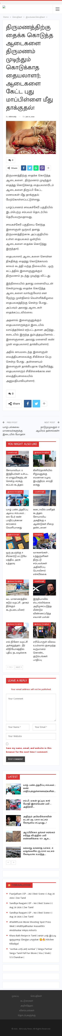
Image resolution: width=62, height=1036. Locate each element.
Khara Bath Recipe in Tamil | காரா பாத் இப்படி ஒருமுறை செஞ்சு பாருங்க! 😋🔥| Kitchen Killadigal (32, 940)
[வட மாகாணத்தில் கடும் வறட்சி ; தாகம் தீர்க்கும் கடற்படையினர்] (17, 588)
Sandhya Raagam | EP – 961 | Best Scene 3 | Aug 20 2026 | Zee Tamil (31, 905)
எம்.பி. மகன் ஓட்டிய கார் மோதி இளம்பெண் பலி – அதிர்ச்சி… (37, 804)
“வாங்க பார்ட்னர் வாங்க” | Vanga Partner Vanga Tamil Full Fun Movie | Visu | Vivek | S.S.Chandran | (30, 953)
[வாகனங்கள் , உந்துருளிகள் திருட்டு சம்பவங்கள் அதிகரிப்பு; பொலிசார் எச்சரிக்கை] (44, 541)
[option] (31, 821)
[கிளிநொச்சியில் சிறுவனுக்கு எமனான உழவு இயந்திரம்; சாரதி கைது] (44, 459)
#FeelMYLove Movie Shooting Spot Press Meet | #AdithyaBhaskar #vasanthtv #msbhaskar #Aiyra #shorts (30, 926)
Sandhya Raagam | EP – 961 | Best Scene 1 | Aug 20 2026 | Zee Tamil (30, 915)
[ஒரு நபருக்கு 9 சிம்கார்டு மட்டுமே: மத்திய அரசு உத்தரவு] (17, 541)
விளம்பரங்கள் (26, 1010)
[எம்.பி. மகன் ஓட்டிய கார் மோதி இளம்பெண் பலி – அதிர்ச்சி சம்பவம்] (13, 804)
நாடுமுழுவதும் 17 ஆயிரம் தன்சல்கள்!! (47, 429)
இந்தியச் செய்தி (13, 534)
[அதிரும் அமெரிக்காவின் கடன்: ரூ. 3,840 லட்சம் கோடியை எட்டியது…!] (13, 820)
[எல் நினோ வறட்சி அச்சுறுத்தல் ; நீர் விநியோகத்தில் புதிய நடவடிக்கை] (17, 630)
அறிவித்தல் (26, 1006)
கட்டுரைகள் (26, 1001)
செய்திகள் (38, 534)
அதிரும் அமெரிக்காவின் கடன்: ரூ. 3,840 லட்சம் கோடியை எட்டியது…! (37, 820)
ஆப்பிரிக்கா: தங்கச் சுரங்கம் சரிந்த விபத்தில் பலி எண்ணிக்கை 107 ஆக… (39, 835)
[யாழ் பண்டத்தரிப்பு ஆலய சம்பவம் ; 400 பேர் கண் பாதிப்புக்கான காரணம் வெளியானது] (17, 498)
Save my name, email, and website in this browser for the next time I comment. (28, 750)
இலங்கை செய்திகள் (42, 452)
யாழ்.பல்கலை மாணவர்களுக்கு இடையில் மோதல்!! (14, 431)
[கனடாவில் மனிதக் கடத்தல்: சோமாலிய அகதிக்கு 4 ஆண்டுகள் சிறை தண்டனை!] (44, 498)
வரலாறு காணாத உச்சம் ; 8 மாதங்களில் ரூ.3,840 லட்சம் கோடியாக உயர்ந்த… (38, 851)
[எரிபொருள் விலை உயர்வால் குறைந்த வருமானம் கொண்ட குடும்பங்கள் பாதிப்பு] (44, 630)
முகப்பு (15, 996)
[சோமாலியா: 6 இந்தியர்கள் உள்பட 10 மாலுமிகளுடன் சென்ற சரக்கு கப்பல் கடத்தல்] (17, 459)
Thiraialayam (21, 885)
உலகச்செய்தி (12, 452)
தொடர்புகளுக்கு (27, 1015)
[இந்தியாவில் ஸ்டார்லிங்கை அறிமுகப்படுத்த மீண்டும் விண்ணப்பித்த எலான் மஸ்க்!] (44, 588)
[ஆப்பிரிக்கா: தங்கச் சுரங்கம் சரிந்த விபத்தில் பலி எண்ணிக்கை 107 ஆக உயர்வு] (13, 836)
